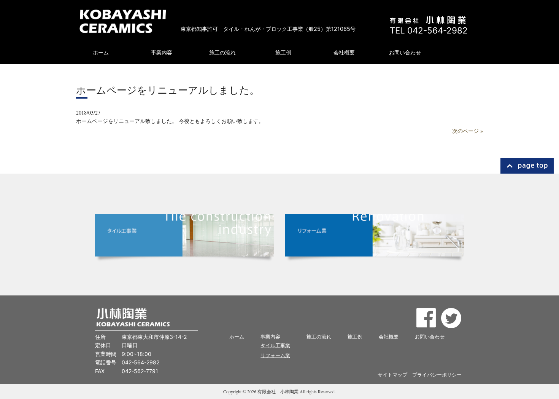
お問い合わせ (430, 337)
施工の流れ (318, 337)
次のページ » (467, 130)
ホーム (236, 337)
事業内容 (270, 337)
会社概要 (389, 337)
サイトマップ (392, 375)
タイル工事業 (275, 345)
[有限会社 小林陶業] (122, 21)
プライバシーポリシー (437, 375)
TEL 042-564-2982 (429, 30)
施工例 (355, 337)
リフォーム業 (275, 355)
